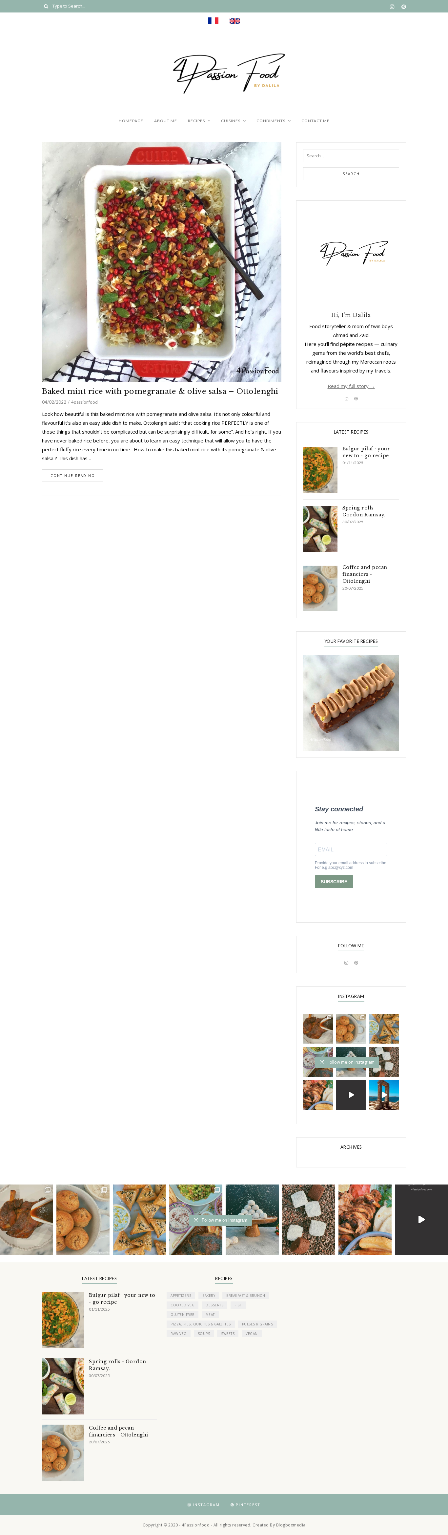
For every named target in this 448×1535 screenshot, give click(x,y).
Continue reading (73, 475)
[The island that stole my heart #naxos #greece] (384, 1095)
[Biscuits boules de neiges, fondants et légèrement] (252, 1220)
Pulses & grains (257, 1324)
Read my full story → (351, 386)
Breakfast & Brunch (245, 1295)
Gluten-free (182, 1314)
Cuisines (230, 120)
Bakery (208, 1295)
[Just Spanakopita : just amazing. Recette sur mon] (384, 1029)
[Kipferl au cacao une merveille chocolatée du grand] (384, 1062)
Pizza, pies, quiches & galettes (201, 1324)
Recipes (196, 120)
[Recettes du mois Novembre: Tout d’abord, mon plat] (318, 1029)
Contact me (315, 120)
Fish (238, 1305)
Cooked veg (182, 1305)
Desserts (214, 1305)
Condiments (270, 120)
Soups (204, 1333)
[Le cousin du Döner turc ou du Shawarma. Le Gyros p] (318, 1095)
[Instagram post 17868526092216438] (351, 1095)
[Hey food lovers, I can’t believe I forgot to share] (351, 1029)
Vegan (252, 1333)
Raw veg (179, 1333)
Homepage (131, 120)
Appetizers (181, 1295)
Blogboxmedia (291, 1525)
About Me (165, 120)
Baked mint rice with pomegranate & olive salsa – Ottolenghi (160, 391)
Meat (210, 1314)
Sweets (227, 1333)
